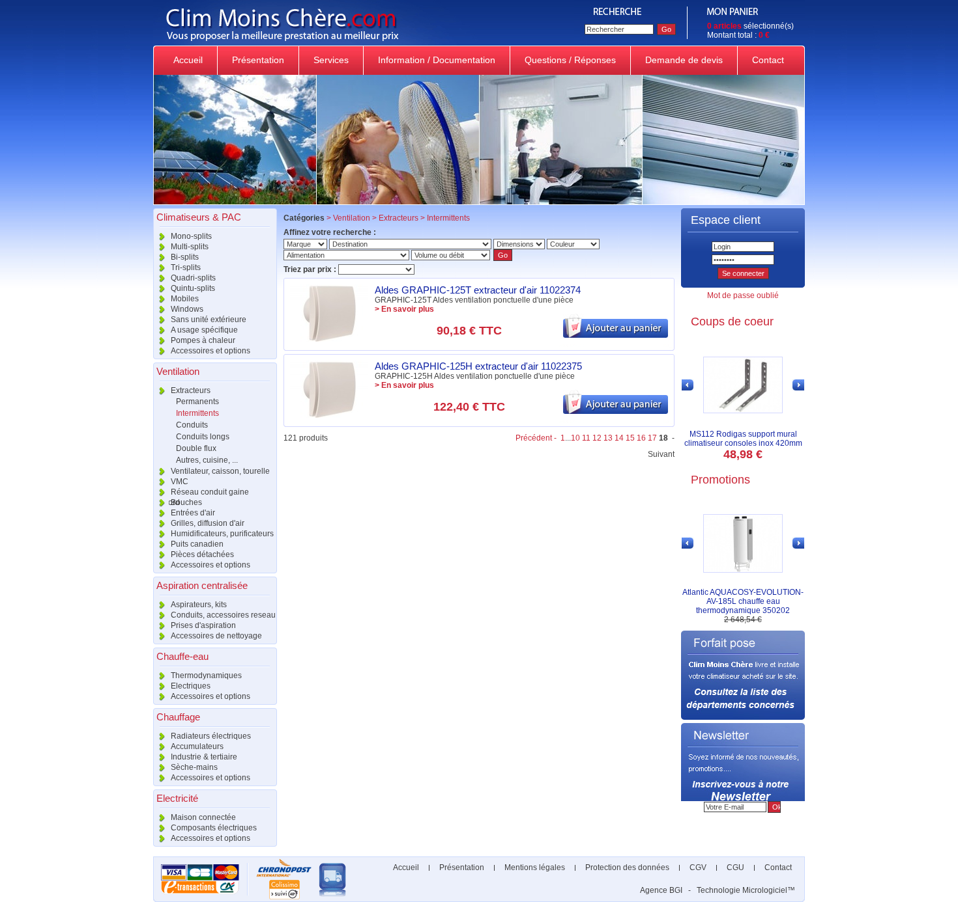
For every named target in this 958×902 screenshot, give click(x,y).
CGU (735, 867)
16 (641, 438)
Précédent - (537, 438)
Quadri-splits (192, 277)
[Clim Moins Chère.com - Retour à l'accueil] (363, 43)
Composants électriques (213, 827)
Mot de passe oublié (743, 295)
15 (630, 438)
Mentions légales (534, 867)
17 (652, 438)
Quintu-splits (192, 288)
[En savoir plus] (329, 339)
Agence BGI (661, 890)
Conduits (192, 425)
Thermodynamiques (205, 675)
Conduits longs (202, 436)
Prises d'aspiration (202, 625)
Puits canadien (196, 544)
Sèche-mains (193, 767)
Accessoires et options (209, 350)
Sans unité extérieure (207, 319)
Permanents (197, 401)
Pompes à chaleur (202, 340)
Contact (768, 60)
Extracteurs (189, 390)
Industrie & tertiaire (203, 756)
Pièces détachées (201, 554)
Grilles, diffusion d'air (206, 523)
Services (331, 60)
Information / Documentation (436, 60)
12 (597, 438)
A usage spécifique (203, 330)
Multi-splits (189, 246)
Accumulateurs (196, 746)
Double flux (196, 448)
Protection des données (627, 867)
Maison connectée (202, 817)
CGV (698, 867)
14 (619, 438)
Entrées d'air (192, 512)
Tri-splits (185, 267)
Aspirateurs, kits (198, 604)
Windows (186, 309)
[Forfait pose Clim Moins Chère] (743, 717)
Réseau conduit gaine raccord (201, 492)
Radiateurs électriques (210, 736)
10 (575, 438)
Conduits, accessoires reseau (222, 615)
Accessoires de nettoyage (215, 635)
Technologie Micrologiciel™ (746, 890)
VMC (178, 481)
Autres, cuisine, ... (207, 460)
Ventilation (351, 218)
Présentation (258, 60)
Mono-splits (190, 236)
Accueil (188, 60)
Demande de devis (684, 60)
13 (608, 438)
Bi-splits (184, 257)
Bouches (185, 502)
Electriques (189, 685)
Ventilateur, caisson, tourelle (219, 471)
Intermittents (197, 413)
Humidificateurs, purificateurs (221, 533)
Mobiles (184, 298)
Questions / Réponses (570, 60)
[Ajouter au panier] (615, 335)
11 (586, 438)
